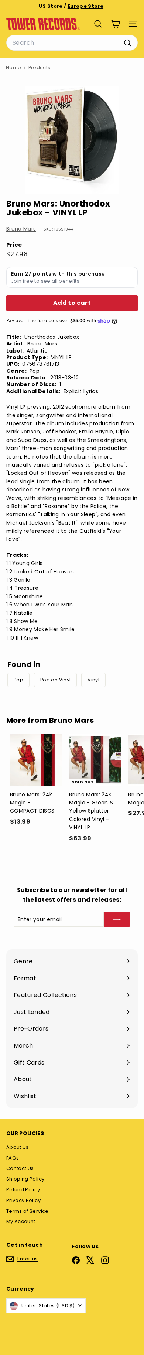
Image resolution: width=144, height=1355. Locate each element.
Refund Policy (23, 1189)
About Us (17, 1147)
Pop (18, 680)
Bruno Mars (21, 228)
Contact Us (20, 1168)
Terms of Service (27, 1211)
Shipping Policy (25, 1178)
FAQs (12, 1157)
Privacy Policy (23, 1200)
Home (13, 67)
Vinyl (93, 680)
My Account (20, 1221)
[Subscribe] (117, 919)
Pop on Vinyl (55, 680)
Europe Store (85, 6)
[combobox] (72, 43)
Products (39, 67)
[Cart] (115, 24)
